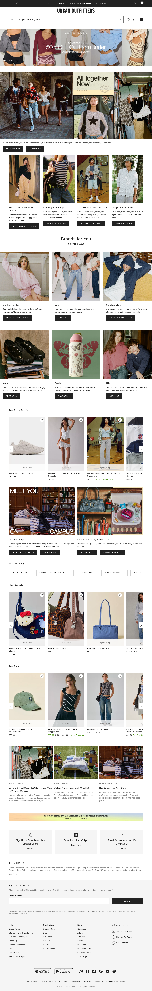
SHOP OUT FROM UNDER (17, 318)
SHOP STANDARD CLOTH (120, 318)
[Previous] (11, 449)
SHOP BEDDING (50, 552)
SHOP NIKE (114, 396)
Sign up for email (124, 931)
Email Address (15, 895)
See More (13, 874)
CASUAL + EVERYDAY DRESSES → (54, 573)
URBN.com (87, 981)
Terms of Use (46, 981)
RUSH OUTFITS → (87, 573)
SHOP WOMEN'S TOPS (56, 223)
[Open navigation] (141, 19)
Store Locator (122, 926)
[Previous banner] (17, 3)
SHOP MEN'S (35, 149)
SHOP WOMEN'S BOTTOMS (24, 226)
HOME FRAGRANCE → (114, 573)
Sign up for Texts (124, 937)
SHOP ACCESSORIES (112, 552)
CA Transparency (60, 981)
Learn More (76, 845)
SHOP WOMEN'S (13, 149)
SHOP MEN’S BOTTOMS (91, 223)
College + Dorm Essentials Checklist (71, 788)
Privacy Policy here (119, 911)
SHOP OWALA (64, 396)
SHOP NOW (100, 3)
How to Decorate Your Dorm (112, 788)
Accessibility (75, 981)
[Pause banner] (142, 3)
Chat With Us (122, 943)
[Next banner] (134, 3)
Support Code (100, 981)
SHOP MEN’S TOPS (123, 223)
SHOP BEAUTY (87, 552)
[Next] (140, 449)
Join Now (30, 848)
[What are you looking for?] (120, 19)
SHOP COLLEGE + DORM (23, 552)
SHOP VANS (11, 396)
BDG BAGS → (139, 573)
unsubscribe (13, 913)
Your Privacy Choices (116, 981)
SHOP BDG (62, 318)
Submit (127, 901)
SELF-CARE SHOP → (21, 573)
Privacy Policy (32, 981)
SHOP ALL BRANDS (76, 244)
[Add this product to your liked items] (41, 420)
